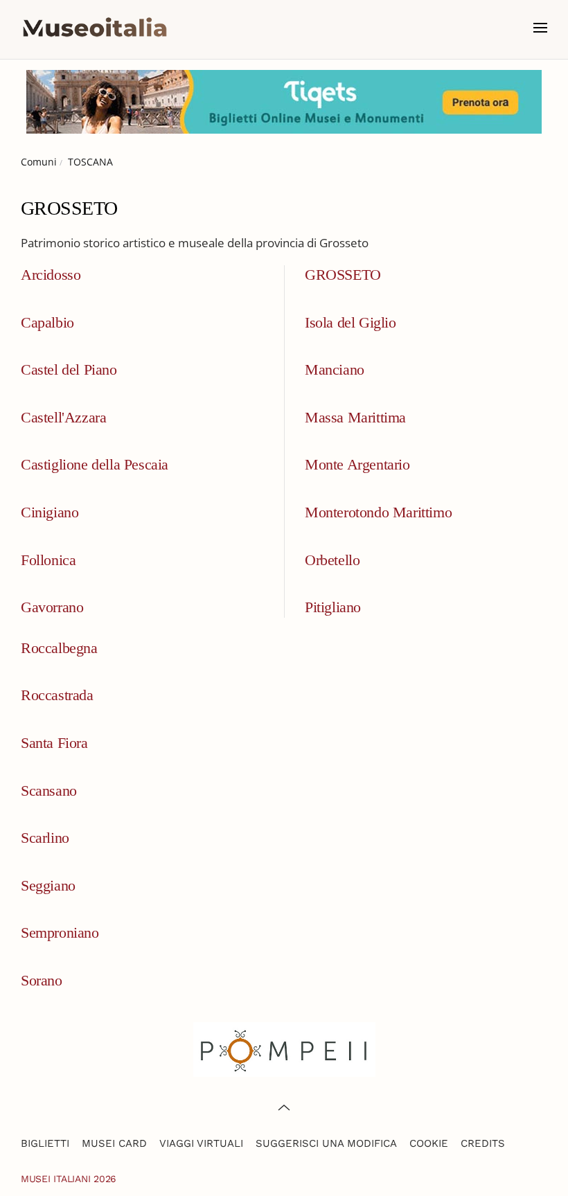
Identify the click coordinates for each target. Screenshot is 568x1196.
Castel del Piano (69, 369)
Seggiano (48, 885)
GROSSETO (343, 274)
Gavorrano (52, 607)
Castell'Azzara (63, 417)
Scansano (49, 790)
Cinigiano (49, 512)
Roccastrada (57, 695)
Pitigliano (333, 607)
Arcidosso (50, 274)
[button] (540, 27)
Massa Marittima (355, 417)
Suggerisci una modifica (326, 1143)
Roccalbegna (59, 648)
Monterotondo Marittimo (378, 512)
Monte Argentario (357, 464)
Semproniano (60, 932)
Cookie (428, 1143)
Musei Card (114, 1143)
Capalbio (47, 322)
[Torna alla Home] (95, 27)
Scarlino (45, 837)
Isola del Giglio (350, 322)
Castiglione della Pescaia (94, 464)
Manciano (334, 369)
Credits (483, 1143)
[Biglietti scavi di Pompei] (284, 1048)
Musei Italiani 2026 (68, 1178)
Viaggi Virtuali (201, 1143)
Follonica (48, 560)
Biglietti (45, 1143)
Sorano (41, 980)
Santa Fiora (54, 742)
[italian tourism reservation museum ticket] (284, 102)
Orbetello (332, 560)
